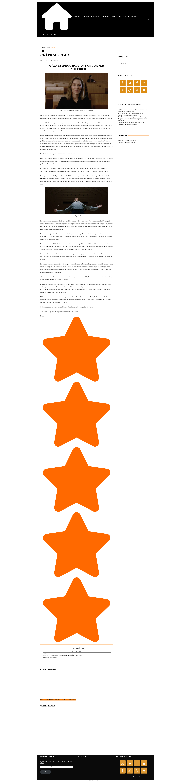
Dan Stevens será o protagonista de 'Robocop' (132, 117)
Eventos (132, 17)
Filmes (85, 17)
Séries (77, 17)
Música (122, 17)
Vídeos (44, 34)
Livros (105, 17)
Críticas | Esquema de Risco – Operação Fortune (62, 655)
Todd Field (61, 699)
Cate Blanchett (44, 699)
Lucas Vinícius (46, 60)
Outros (53, 34)
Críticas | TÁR (48, 653)
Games (114, 17)
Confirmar (45, 772)
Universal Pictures (70, 699)
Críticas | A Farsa (50, 657)
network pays (97, 780)
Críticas (95, 17)
